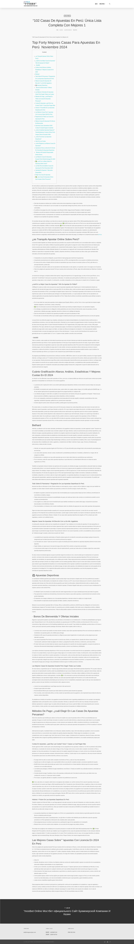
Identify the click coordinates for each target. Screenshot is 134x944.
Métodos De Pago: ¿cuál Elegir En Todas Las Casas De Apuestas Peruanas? (44, 99)
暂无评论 (75, 30)
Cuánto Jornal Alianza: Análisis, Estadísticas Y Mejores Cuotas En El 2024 (44, 70)
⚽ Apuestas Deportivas (41, 85)
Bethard (37, 74)
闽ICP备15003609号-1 (50, 941)
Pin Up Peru (67, 15)
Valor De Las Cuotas (40, 141)
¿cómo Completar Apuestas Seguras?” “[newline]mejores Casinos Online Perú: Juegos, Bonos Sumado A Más (45, 132)
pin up (99, 234)
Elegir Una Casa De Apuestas (42, 174)
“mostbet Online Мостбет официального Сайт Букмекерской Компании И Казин (67, 911)
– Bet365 (37, 65)
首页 (96, 4)
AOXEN (61, 30)
